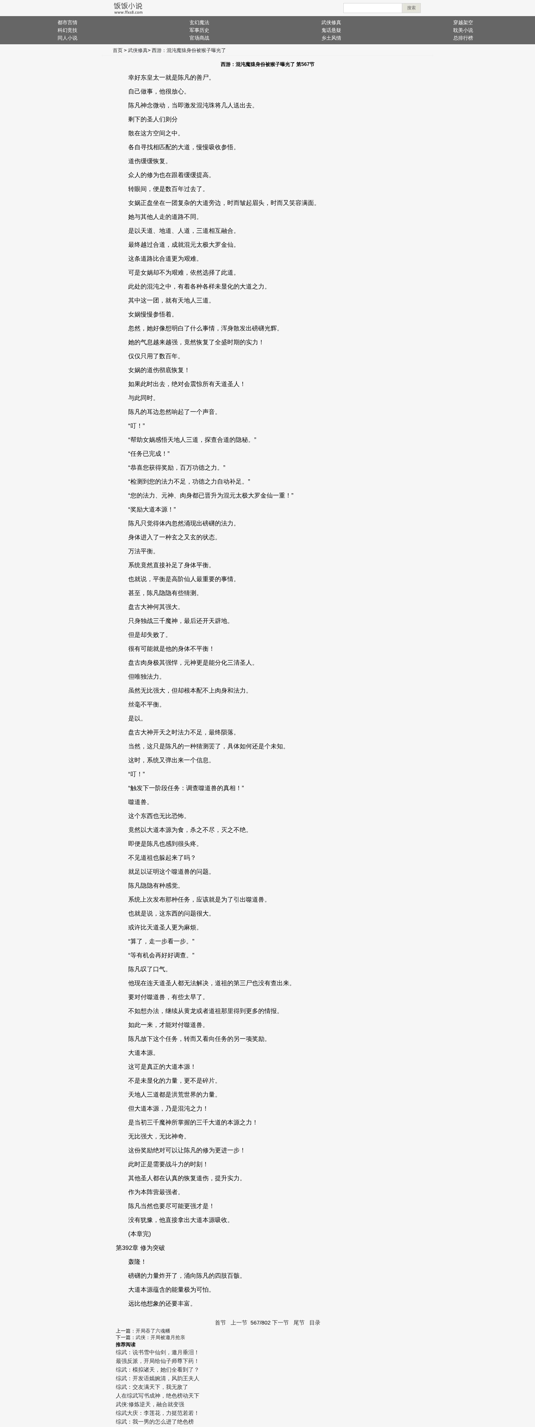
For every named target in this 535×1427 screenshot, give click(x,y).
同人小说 (67, 38)
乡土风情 (331, 38)
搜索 (411, 7)
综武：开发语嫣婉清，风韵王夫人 (157, 1378)
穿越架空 (463, 22)
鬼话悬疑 (331, 30)
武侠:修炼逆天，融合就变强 (150, 1404)
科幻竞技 (67, 30)
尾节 (299, 1323)
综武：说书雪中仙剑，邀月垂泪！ (157, 1352)
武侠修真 (331, 22)
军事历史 (199, 30)
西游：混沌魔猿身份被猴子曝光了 (189, 50)
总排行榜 (463, 38)
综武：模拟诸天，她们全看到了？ (157, 1370)
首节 (220, 1323)
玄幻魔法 (199, 22)
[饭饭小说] (128, 8)
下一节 (280, 1323)
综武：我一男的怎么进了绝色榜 (155, 1422)
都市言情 (67, 22)
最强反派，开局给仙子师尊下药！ (157, 1361)
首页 (118, 50)
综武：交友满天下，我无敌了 (152, 1387)
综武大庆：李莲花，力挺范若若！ (157, 1413)
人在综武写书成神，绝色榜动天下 (157, 1396)
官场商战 (199, 38)
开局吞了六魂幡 (153, 1330)
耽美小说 (463, 30)
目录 (314, 1323)
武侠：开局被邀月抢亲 (160, 1337)
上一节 (239, 1323)
